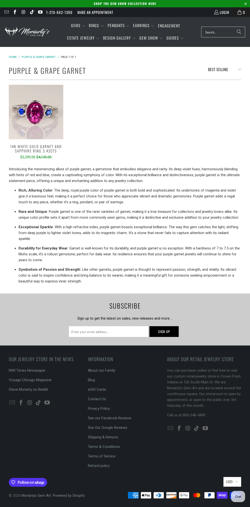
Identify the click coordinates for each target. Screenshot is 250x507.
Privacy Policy (99, 408)
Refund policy (99, 466)
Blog (91, 380)
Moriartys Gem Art (36, 495)
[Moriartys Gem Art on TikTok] (31, 12)
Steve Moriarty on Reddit (28, 389)
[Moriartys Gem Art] (27, 32)
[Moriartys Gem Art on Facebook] (14, 12)
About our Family (101, 370)
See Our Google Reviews (107, 427)
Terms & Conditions (104, 446)
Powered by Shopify (69, 495)
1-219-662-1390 (59, 12)
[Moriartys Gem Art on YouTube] (40, 12)
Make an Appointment (95, 12)
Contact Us (97, 399)
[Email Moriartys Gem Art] (6, 12)
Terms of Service (101, 456)
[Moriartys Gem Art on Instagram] (23, 12)
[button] (78, 26)
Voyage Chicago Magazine (30, 380)
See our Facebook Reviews (109, 418)
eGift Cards (97, 389)
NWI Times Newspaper (27, 370)
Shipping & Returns (103, 437)
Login (224, 12)
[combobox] (223, 32)
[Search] (239, 32)
